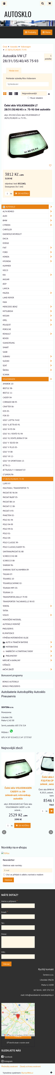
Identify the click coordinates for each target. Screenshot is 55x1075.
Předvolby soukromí (9, 1066)
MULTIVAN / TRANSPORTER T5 (16, 488)
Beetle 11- (8, 392)
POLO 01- (7, 533)
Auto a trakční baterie (16, 642)
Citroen (6, 225)
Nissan (6, 315)
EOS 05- (6, 411)
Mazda (6, 293)
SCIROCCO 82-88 (10, 556)
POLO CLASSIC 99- (11, 542)
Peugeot (7, 324)
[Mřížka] (5, 94)
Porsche (7, 329)
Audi (5, 216)
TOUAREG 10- (8, 578)
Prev (4, 832)
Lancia (6, 288)
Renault (7, 333)
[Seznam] (11, 94)
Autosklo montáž (11, 624)
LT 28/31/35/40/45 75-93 (13, 479)
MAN (5, 302)
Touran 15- (8, 592)
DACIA (5, 238)
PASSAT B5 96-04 (10, 492)
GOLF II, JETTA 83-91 (11, 424)
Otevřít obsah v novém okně (19, 1043)
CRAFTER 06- (8, 406)
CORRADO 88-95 (10, 402)
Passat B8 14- (9, 501)
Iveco (5, 270)
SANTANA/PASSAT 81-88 (13, 551)
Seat (5, 365)
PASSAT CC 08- (9, 506)
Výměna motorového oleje (15, 637)
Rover (6, 338)
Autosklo (10, 206)
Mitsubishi (8, 311)
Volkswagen (9, 379)
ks (11, 193)
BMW (5, 220)
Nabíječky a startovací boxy (19, 651)
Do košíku (23, 193)
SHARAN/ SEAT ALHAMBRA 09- (16, 569)
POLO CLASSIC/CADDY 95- (14, 547)
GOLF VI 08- (8, 451)
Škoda (6, 370)
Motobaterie (11, 646)
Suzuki (6, 361)
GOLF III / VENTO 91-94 (13, 433)
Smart (6, 347)
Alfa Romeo (8, 211)
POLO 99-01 (8, 529)
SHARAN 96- (8, 565)
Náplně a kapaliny (11, 660)
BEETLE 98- (8, 388)
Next (51, 832)
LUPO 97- (7, 483)
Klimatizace (8, 633)
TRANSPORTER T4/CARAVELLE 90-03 (18, 601)
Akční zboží (8, 669)
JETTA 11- (7, 465)
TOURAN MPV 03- (10, 588)
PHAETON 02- (8, 515)
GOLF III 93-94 (9, 429)
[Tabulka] (16, 94)
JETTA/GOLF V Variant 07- (14, 470)
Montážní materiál (12, 619)
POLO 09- (7, 538)
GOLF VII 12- (8, 456)
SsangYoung (9, 342)
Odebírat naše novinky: (12, 865)
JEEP (4, 283)
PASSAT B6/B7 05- (10, 497)
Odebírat (8, 880)
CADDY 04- (7, 397)
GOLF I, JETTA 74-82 (11, 420)
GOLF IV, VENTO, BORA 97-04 (15, 438)
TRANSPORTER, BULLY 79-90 (15, 597)
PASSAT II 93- (8, 510)
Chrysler (7, 229)
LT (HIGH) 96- (8, 474)
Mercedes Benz (10, 306)
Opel (5, 320)
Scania (6, 374)
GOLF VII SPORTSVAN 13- (13, 460)
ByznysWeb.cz (27, 1072)
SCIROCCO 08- (9, 560)
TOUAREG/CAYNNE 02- (12, 583)
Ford (5, 252)
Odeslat (6, 964)
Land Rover (8, 297)
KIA (4, 274)
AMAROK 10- (8, 383)
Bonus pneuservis (11, 686)
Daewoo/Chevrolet (12, 234)
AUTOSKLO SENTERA (17, 19)
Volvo (6, 615)
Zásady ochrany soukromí (30, 1066)
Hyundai (7, 261)
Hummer (7, 265)
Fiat (4, 247)
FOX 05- (6, 415)
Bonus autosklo (11, 681)
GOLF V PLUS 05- (10, 447)
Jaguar (6, 279)
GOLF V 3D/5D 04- (11, 442)
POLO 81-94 (8, 519)
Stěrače (6, 664)
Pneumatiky (11, 655)
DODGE (6, 243)
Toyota (6, 606)
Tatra (5, 610)
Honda (6, 256)
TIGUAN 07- (8, 574)
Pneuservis (8, 628)
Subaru (6, 356)
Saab (5, 352)
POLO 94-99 (8, 524)
